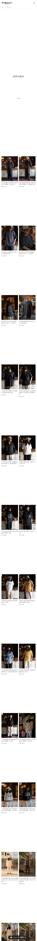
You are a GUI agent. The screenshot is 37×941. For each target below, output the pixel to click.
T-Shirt (18, 98)
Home (2, 7)
